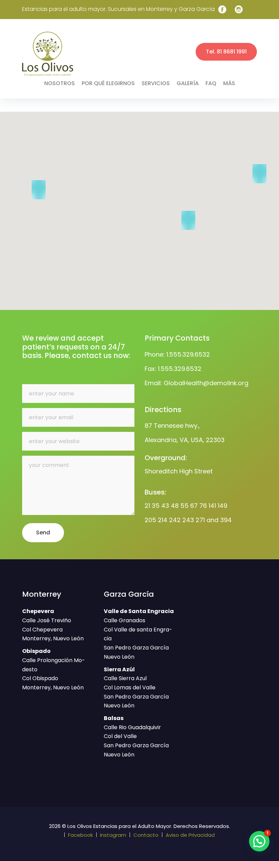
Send (43, 532)
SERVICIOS (156, 83)
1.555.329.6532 (188, 354)
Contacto (146, 835)
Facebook (80, 835)
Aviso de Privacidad (190, 835)
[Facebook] (222, 9)
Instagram (113, 835)
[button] (188, 220)
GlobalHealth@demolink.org (206, 383)
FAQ (211, 83)
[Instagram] (239, 9)
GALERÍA (188, 83)
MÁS (229, 83)
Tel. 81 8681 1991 (226, 52)
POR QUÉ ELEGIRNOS (108, 83)
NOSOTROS (59, 83)
